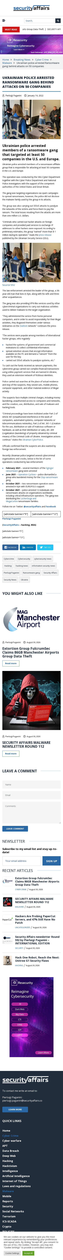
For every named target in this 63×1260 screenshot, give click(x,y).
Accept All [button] (28, 1253)
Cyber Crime (42, 59)
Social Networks (13, 1211)
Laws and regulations (16, 1186)
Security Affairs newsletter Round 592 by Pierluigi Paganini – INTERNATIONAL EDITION (37, 940)
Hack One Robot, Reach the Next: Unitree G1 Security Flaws (37, 959)
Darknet (23, 325)
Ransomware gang (31, 572)
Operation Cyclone (27, 474)
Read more (11, 663)
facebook (12, 547)
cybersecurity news (42, 558)
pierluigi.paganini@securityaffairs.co (22, 1100)
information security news (43, 565)
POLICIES (8, 1231)
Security (19, 948)
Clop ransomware (49, 477)
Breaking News (22, 59)
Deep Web (9, 1156)
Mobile (6, 1196)
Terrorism (9, 1216)
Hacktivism (9, 1166)
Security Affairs (50, 572)
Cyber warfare (11, 1140)
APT (5, 1146)
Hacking (7, 565)
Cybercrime (9, 558)
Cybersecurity (24, 558)
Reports (7, 1201)
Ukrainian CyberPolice (32, 439)
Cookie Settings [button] (12, 1253)
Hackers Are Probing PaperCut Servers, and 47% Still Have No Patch (35, 919)
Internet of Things (14, 1181)
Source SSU (8, 285)
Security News (10, 579)
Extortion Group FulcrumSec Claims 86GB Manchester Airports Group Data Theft (30, 652)
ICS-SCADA (9, 1221)
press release (45, 234)
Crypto (6, 1226)
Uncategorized (22, 927)
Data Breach (10, 1151)
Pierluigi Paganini (13, 95)
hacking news (22, 565)
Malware (7, 63)
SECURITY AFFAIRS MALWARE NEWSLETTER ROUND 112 (26, 744)
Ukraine (24, 579)
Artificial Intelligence (16, 1176)
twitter (47, 547)
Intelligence (10, 1171)
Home (5, 59)
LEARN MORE (15, 1109)
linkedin (29, 547)
